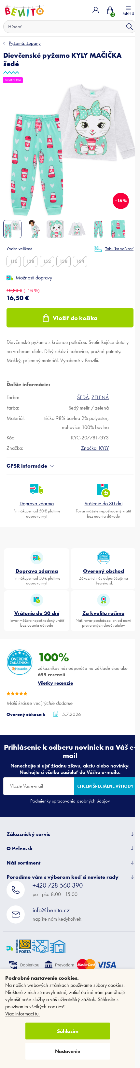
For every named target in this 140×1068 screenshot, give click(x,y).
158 (64, 261)
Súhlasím (67, 1031)
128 (30, 261)
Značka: (95, 448)
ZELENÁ (100, 397)
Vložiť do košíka (75, 318)
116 (14, 261)
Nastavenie (67, 1051)
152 (47, 261)
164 (80, 261)
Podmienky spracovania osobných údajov (70, 801)
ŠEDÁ (83, 397)
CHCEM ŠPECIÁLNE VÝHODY (105, 786)
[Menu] (128, 10)
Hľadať (129, 26)
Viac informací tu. (22, 1014)
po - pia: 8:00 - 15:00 (58, 889)
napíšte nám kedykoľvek (57, 914)
